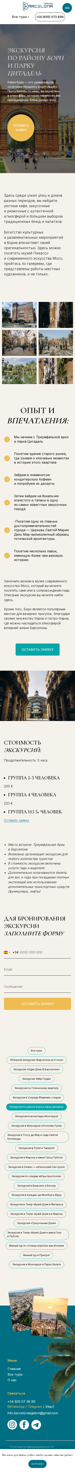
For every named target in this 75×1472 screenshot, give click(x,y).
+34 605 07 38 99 (21, 1402)
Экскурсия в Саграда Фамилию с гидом (37, 1097)
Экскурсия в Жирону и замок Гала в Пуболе (36, 1157)
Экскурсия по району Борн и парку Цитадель (36, 1106)
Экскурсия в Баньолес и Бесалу (36, 1185)
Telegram (35, 1407)
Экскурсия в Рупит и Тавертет (37, 1148)
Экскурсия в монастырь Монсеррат (36, 1116)
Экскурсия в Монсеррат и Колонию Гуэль (36, 1125)
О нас (12, 1380)
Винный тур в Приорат (36, 1255)
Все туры (19, 17)
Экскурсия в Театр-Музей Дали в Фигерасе (36, 1204)
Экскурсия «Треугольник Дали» (36, 1223)
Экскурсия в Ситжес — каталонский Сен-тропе (36, 1166)
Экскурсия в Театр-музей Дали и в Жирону (36, 1213)
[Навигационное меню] (67, 8)
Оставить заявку (16, 820)
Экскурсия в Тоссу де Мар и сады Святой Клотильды (32, 1136)
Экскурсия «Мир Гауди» (36, 1078)
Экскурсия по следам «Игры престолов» (36, 1176)
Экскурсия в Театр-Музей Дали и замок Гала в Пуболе (34, 1234)
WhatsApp (17, 1407)
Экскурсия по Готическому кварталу (37, 1088)
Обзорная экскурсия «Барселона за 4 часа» (36, 1059)
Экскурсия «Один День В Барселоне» (36, 1069)
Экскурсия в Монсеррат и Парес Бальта (36, 1264)
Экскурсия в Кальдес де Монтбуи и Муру (37, 1194)
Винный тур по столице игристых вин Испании (36, 1245)
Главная (14, 1369)
